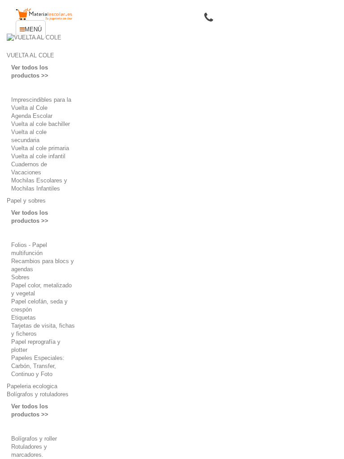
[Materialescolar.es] (44, 14)
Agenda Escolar (31, 116)
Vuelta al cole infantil (38, 156)
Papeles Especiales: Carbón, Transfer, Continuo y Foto (37, 366)
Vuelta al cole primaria (40, 148)
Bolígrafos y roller (34, 438)
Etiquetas (23, 317)
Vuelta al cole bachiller (40, 124)
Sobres (20, 277)
